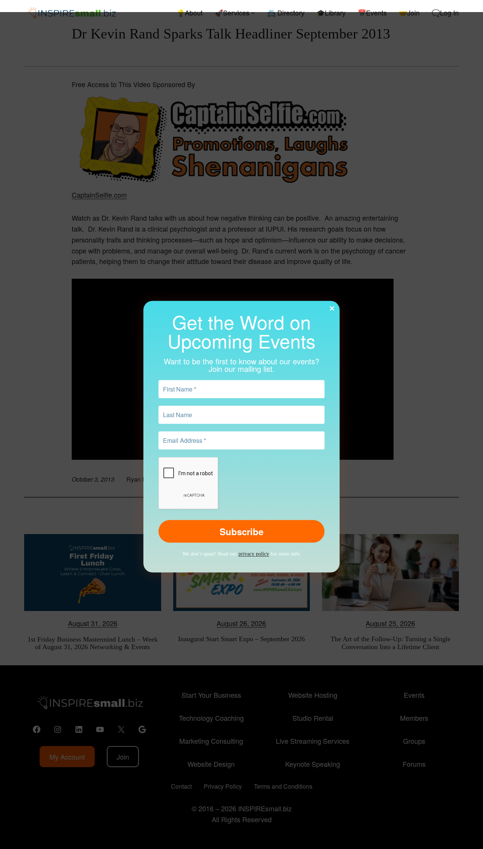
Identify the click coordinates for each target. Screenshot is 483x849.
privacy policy (253, 554)
